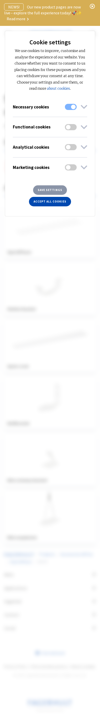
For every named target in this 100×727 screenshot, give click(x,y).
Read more (16, 18)
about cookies (58, 88)
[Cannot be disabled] (71, 107)
